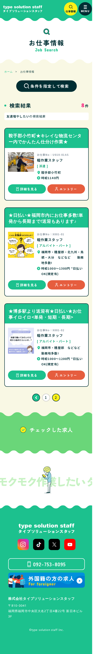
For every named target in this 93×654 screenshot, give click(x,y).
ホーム (8, 71)
